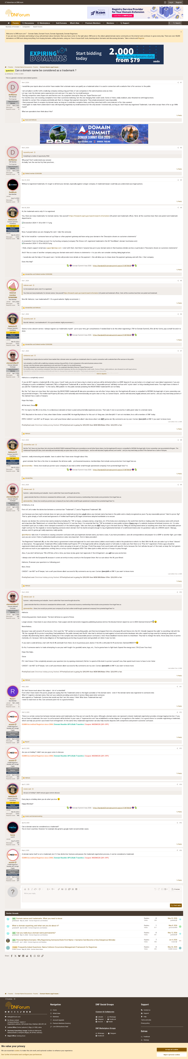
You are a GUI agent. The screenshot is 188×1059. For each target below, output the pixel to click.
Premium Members (92, 23)
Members (110, 23)
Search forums (37, 27)
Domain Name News (37, 949)
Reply (180, 115)
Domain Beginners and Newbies (38, 920)
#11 (181, 686)
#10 (181, 592)
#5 (181, 280)
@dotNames (26, 535)
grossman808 (173, 927)
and (31, 120)
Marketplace (45, 23)
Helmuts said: (28, 285)
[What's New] (170, 23)
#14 (181, 784)
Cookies (9, 999)
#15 (181, 823)
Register (141, 38)
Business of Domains (12, 27)
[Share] (178, 82)
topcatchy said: (28, 152)
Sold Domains (61, 23)
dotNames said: (29, 355)
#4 (181, 207)
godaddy (14, 920)
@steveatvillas (27, 466)
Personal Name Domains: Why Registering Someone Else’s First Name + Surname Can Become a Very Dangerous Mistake (65, 940)
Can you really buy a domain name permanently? (35, 933)
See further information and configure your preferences (21, 1055)
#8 (181, 440)
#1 (181, 82)
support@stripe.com (53, 248)
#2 (181, 147)
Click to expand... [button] (102, 374)
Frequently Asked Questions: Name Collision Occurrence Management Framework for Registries (57, 947)
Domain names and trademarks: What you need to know (39, 918)
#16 (181, 850)
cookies (17, 1051)
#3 (181, 180)
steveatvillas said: (29, 444)
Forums (16, 23)
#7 (181, 351)
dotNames (10, 74)
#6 (181, 314)
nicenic (173, 942)
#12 (181, 712)
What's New (74, 23)
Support (126, 23)
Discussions (29, 23)
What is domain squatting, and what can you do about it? (35, 925)
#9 (181, 484)
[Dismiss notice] (181, 32)
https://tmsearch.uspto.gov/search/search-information (89, 216)
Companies (26, 27)
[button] (165, 2)
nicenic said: (27, 789)
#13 (181, 748)
